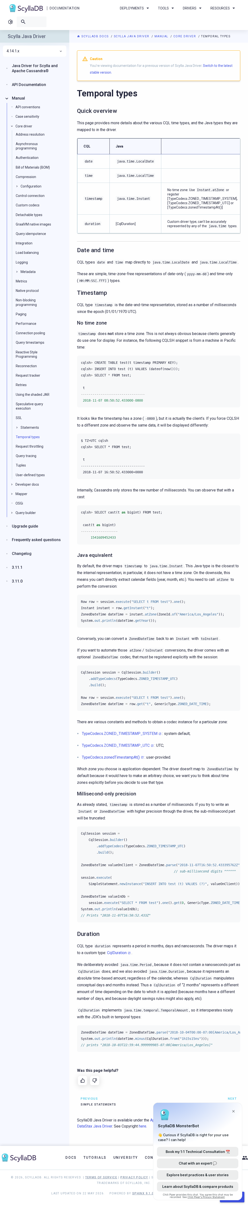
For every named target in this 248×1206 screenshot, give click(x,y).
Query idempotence (31, 234)
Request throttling (29, 446)
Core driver (185, 36)
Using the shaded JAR (32, 395)
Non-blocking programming (26, 302)
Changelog (21, 553)
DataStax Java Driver (94, 1126)
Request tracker (28, 375)
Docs (71, 1157)
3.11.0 (17, 581)
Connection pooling (30, 333)
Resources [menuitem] (220, 8)
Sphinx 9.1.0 (143, 1193)
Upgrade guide (25, 526)
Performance (26, 324)
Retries (21, 385)
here (142, 1126)
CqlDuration (117, 952)
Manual (162, 36)
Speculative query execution (29, 406)
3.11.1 (17, 567)
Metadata (28, 272)
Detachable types (29, 215)
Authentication (27, 158)
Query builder (26, 513)
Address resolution (30, 134)
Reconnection (26, 366)
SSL (19, 418)
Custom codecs (27, 205)
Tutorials (95, 1157)
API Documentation (29, 84)
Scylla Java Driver (132, 36)
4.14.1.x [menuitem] (13, 51)
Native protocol (27, 291)
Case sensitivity (27, 116)
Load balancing (27, 253)
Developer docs (27, 484)
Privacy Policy (134, 1177)
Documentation (64, 8)
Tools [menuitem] (163, 8)
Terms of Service (101, 1177)
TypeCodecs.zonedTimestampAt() (111, 757)
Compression (26, 177)
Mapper (21, 494)
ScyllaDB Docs (95, 36)
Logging (22, 262)
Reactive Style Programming (27, 354)
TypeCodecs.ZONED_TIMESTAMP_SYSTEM (119, 733)
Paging (21, 314)
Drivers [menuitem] (189, 8)
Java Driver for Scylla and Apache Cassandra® (35, 68)
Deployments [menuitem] (132, 8)
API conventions (28, 107)
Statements (30, 427)
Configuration (31, 186)
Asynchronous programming (27, 146)
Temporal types (28, 437)
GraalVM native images (33, 224)
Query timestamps (30, 342)
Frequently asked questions (36, 539)
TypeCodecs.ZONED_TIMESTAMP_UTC (116, 745)
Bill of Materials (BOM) (33, 167)
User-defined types (30, 475)
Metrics (21, 281)
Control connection (30, 196)
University (125, 1157)
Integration (24, 243)
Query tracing (26, 456)
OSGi (19, 503)
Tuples (21, 465)
